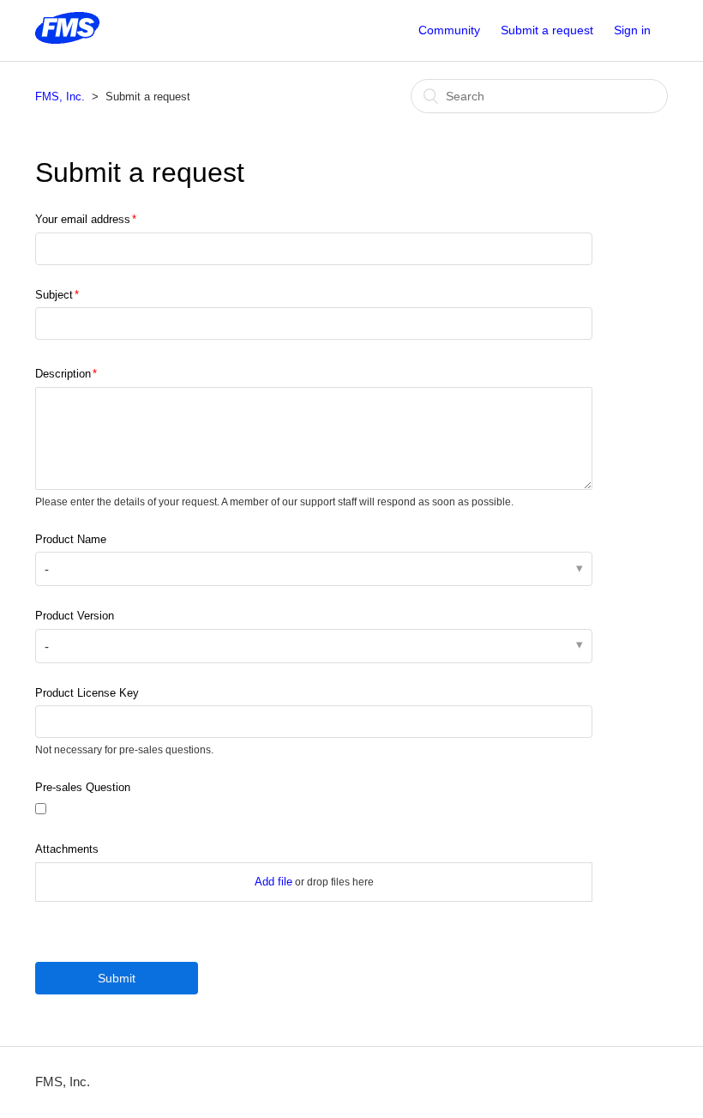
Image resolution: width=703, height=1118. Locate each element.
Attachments (67, 849)
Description (63, 373)
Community (449, 30)
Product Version (74, 615)
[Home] (67, 39)
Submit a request (547, 30)
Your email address (82, 219)
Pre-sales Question (82, 787)
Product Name (70, 539)
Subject (54, 294)
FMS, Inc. (60, 96)
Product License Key (87, 692)
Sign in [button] (632, 30)
